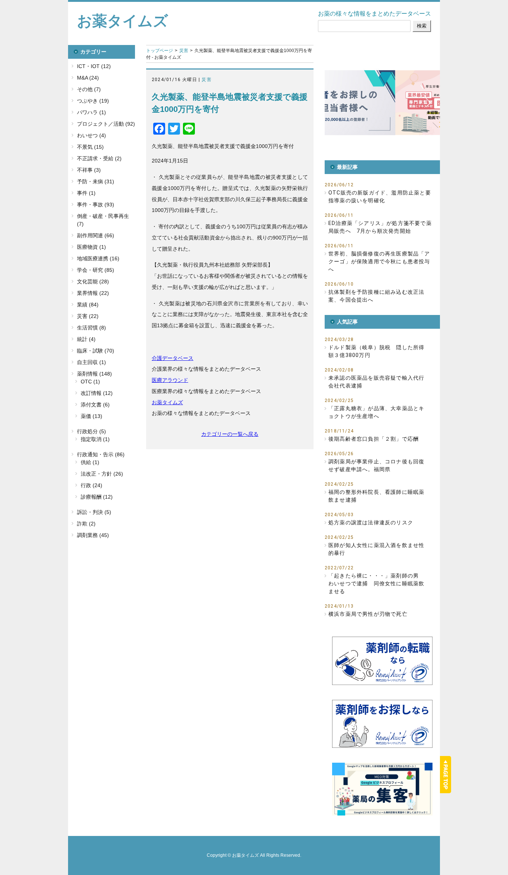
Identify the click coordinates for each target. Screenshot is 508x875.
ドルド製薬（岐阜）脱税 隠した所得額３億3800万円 (376, 351)
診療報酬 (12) (97, 497)
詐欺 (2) (86, 524)
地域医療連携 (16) (98, 258)
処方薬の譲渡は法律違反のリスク (370, 522)
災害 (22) (88, 316)
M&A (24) (88, 78)
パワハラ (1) (91, 112)
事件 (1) (86, 193)
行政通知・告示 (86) (101, 454)
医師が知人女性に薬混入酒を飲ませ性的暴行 (376, 549)
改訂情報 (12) (97, 393)
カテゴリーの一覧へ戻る (229, 434)
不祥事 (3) (89, 170)
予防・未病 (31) (95, 181)
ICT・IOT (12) (94, 66)
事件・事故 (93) (95, 205)
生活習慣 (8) (91, 328)
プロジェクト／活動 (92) (106, 124)
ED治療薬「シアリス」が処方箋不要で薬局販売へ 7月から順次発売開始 (380, 227)
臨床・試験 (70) (95, 351)
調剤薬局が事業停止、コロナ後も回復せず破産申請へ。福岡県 (376, 465)
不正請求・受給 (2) (99, 158)
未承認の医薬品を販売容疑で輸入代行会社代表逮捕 (376, 382)
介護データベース (172, 358)
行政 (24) (91, 485)
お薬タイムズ (122, 21)
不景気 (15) (90, 147)
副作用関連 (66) (95, 235)
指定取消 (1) (95, 439)
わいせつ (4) (91, 135)
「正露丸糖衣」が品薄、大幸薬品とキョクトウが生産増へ (376, 412)
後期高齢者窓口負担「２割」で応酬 (373, 439)
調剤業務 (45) (93, 535)
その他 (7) (89, 89)
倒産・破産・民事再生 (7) (103, 220)
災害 (183, 50)
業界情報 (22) (93, 293)
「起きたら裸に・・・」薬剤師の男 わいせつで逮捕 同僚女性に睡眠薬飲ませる (376, 583)
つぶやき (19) (93, 101)
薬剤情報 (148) (94, 374)
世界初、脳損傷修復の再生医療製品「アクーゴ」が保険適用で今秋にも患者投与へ (379, 261)
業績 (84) (88, 305)
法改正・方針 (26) (102, 474)
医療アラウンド (170, 380)
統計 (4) (86, 339)
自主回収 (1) (91, 362)
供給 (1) (90, 462)
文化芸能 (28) (93, 281)
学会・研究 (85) (95, 270)
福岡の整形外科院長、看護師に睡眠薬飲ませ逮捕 (376, 496)
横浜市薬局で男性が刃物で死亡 (368, 614)
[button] (401, 102)
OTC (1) (90, 382)
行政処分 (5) (91, 431)
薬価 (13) (91, 416)
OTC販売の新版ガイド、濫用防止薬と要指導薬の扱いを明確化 (379, 196)
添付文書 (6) (95, 405)
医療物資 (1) (91, 247)
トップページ (159, 50)
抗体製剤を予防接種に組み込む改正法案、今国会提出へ (376, 296)
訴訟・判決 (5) (94, 512)
